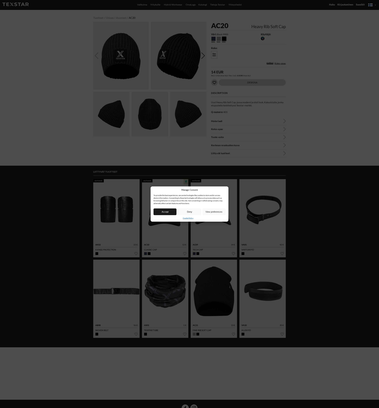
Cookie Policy (188, 218)
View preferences (213, 212)
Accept (165, 212)
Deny (189, 212)
